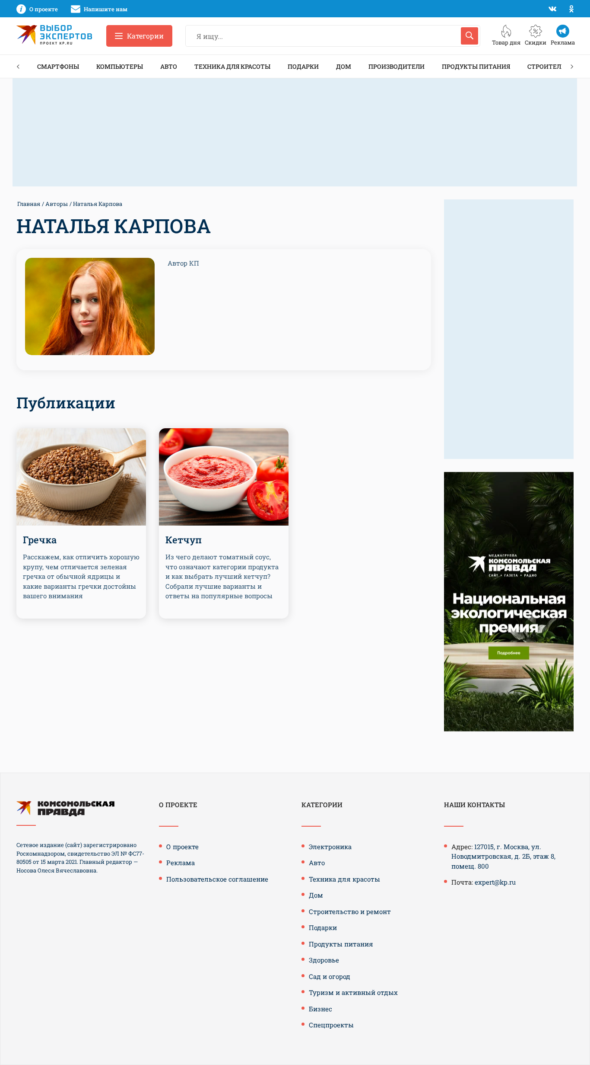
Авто (168, 66)
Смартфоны (58, 66)
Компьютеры (119, 66)
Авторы (56, 204)
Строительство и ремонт (350, 911)
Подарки (303, 66)
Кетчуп (183, 539)
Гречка (40, 539)
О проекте (182, 846)
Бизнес (320, 1008)
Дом (343, 66)
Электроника (330, 846)
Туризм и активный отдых (353, 992)
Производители (396, 66)
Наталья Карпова (97, 204)
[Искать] (469, 36)
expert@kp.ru (495, 882)
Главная (28, 204)
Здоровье (324, 960)
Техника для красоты (232, 66)
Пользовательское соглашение (217, 879)
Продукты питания (476, 66)
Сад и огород (329, 976)
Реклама (180, 862)
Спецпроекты (331, 1024)
